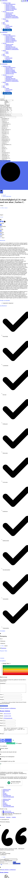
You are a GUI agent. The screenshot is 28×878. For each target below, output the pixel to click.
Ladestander (5, 141)
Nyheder (7, 25)
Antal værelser (3, 106)
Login (14, 862)
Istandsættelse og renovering (11, 16)
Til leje (6, 20)
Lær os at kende (8, 26)
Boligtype (2, 105)
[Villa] (7, 103)
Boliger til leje (6, 790)
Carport (4, 121)
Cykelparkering (6, 124)
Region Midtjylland (7, 196)
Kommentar (3, 683)
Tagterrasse (5, 154)
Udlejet (7, 21)
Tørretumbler (6, 155)
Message (2, 733)
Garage (4, 135)
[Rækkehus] (7, 102)
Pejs (3, 145)
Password (2, 860)
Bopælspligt (5, 118)
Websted (2, 699)
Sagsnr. (1, 117)
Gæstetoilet (5, 133)
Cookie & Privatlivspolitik (8, 796)
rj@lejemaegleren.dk (7, 718)
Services (4, 11)
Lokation (2, 99)
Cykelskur (5, 125)
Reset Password (16, 863)
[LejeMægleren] (3, 0)
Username (2, 859)
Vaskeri (4, 159)
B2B (4, 22)
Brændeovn (5, 120)
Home (4, 195)
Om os (4, 23)
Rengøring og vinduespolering (11, 17)
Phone (1, 725)
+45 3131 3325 (7, 28)
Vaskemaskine (6, 158)
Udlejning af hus (9, 5)
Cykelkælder (5, 122)
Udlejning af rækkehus (10, 7)
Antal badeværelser (4, 107)
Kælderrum (5, 137)
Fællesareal (5, 130)
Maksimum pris (3, 110)
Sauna (4, 150)
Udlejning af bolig (7, 2)
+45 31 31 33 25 (7, 713)
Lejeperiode (2, 100)
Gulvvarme (5, 136)
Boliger (4, 18)
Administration (8, 14)
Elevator (4, 128)
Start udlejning (7, 30)
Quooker (4, 148)
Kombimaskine (6, 140)
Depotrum (5, 126)
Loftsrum (4, 143)
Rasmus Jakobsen (5, 711)
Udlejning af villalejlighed (11, 9)
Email (1, 723)
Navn (1, 694)
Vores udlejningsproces (10, 4)
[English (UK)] (26, 1)
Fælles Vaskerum (6, 129)
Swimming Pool (6, 152)
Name (1, 720)
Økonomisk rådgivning (10, 15)
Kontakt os (7, 27)
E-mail (2, 697)
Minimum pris (3, 109)
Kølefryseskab (6, 139)
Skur (3, 151)
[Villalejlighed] (7, 105)
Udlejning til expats (9, 10)
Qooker (4, 147)
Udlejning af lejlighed (10, 6)
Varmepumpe (5, 156)
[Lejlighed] (7, 101)
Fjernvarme (5, 132)
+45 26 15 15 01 (7, 715)
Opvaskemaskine (6, 144)
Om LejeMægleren (7, 795)
